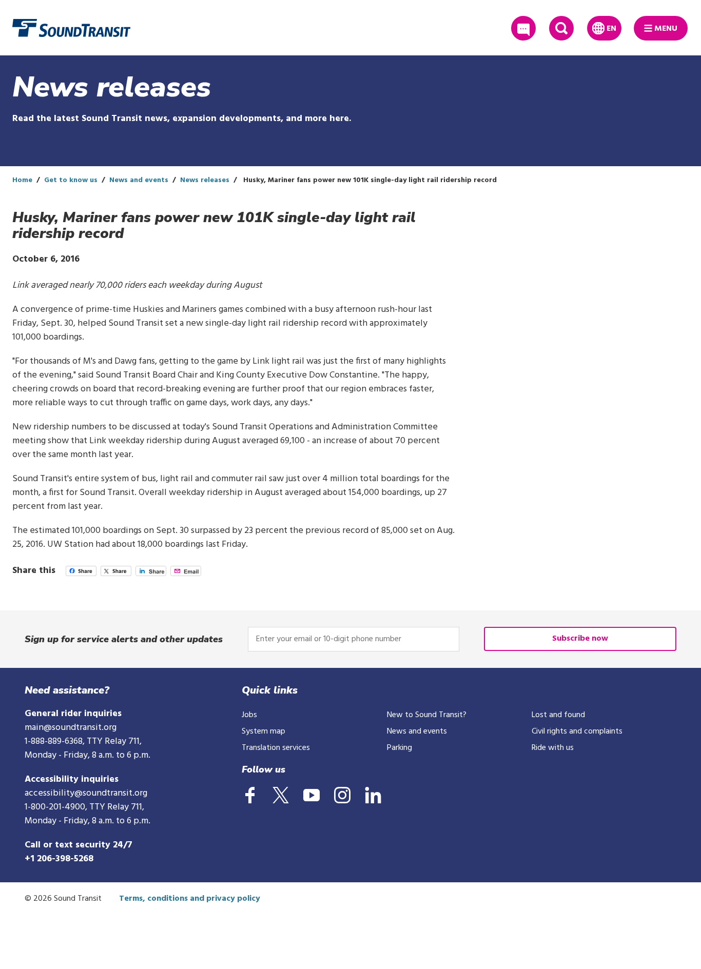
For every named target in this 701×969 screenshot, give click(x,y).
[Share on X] (116, 573)
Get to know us (71, 180)
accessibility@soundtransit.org (86, 793)
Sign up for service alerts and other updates (124, 639)
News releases (204, 180)
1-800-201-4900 (55, 807)
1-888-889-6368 (54, 741)
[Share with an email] (185, 573)
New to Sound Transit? (426, 715)
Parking (399, 748)
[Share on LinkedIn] (150, 573)
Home (22, 180)
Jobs (249, 715)
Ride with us (553, 748)
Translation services (276, 748)
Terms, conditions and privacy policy (189, 898)
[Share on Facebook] (81, 573)
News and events (138, 180)
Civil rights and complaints (577, 731)
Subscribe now (580, 638)
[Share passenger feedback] (523, 28)
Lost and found (558, 715)
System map (263, 731)
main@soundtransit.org (70, 727)
